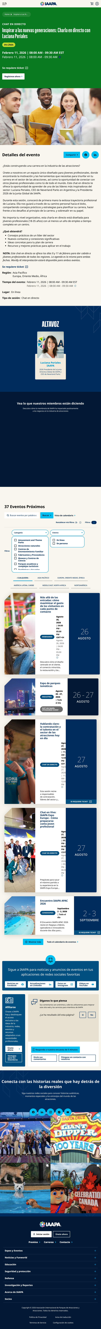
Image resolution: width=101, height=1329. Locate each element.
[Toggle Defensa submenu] (95, 1278)
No (91, 1015)
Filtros (87, 522)
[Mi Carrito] (91, 3)
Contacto (65, 1242)
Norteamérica (80, 585)
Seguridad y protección (18, 1271)
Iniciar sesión (42, 1234)
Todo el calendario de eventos (61, 942)
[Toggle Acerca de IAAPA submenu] (95, 1292)
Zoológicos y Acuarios (29, 570)
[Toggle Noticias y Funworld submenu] (95, 1257)
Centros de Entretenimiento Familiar (30, 550)
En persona (62, 543)
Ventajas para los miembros (13, 1057)
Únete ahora (11, 1049)
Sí (83, 1015)
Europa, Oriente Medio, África (71, 578)
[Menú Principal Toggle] (4, 3)
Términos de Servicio (37, 1323)
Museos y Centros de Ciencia (28, 559)
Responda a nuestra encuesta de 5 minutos (56, 1049)
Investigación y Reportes (19, 1285)
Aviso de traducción (63, 1317)
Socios (8, 1299)
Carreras (49, 1242)
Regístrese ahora (12, 76)
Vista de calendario (64, 515)
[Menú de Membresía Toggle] (97, 3)
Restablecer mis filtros (65, 522)
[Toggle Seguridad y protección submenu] (95, 1271)
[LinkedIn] (42, 1112)
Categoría (30, 533)
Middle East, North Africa (54, 585)
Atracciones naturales (29, 546)
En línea (61, 540)
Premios (33, 1242)
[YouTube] (67, 1112)
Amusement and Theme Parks (30, 541)
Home (7, 14)
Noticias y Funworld (16, 1257)
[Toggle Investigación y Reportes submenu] (95, 1285)
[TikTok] (59, 1112)
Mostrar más (35, 942)
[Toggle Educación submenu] (95, 1264)
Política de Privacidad (37, 1317)
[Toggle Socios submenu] (95, 1299)
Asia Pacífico (43, 578)
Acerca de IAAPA (14, 1292)
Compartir (71, 154)
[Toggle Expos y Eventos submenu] (95, 1250)
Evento (67, 533)
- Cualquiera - (23, 578)
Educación (10, 1264)
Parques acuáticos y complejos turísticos (28, 565)
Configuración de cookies (63, 1323)
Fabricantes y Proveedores (31, 555)
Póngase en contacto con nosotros (73, 1058)
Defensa (9, 1278)
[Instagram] (50, 1112)
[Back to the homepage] (50, 1224)
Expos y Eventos (14, 1250)
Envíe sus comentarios (40, 1058)
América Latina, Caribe (24, 585)
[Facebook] (33, 1112)
